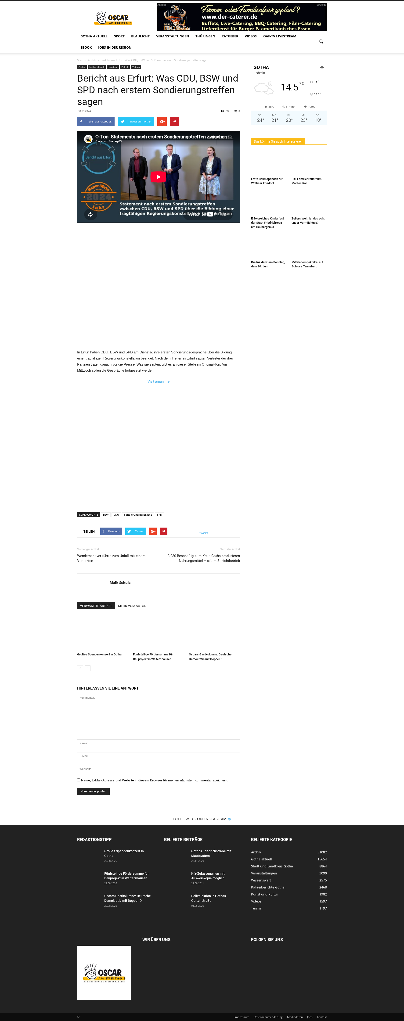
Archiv (82, 66)
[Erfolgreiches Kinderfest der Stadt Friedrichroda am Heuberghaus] (269, 203)
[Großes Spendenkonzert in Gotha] (102, 633)
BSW (105, 514)
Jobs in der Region (114, 47)
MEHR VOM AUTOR (132, 606)
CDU (116, 514)
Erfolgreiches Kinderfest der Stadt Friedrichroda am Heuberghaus (267, 223)
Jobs (310, 1017)
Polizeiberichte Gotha (268, 887)
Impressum (241, 1017)
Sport (119, 36)
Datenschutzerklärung (268, 1017)
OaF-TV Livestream (279, 36)
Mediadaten (295, 1017)
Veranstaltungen (172, 36)
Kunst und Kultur (264, 894)
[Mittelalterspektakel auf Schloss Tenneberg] (309, 246)
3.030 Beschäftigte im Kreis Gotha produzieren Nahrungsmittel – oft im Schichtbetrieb (204, 558)
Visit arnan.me (159, 381)
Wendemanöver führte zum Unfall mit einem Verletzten (111, 558)
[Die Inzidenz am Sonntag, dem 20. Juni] (269, 246)
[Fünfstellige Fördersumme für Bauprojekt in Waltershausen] (158, 633)
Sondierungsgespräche (138, 514)
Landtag (112, 66)
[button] (321, 41)
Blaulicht (140, 36)
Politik (124, 66)
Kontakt (322, 1017)
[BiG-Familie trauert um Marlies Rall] (309, 163)
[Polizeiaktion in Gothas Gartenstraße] (176, 902)
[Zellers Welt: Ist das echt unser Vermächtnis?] (309, 203)
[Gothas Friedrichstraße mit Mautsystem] (176, 857)
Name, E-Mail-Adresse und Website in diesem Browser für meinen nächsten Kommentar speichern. (154, 780)
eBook (86, 47)
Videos (251, 36)
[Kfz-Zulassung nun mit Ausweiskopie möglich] (176, 879)
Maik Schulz (120, 582)
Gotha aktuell (94, 36)
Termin (256, 908)
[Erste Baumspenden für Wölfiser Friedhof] (269, 163)
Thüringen (205, 36)
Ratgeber (230, 36)
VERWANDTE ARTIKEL (96, 606)
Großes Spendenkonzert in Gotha (99, 654)
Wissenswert (261, 880)
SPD (159, 514)
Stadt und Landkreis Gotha (272, 866)
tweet (203, 533)
